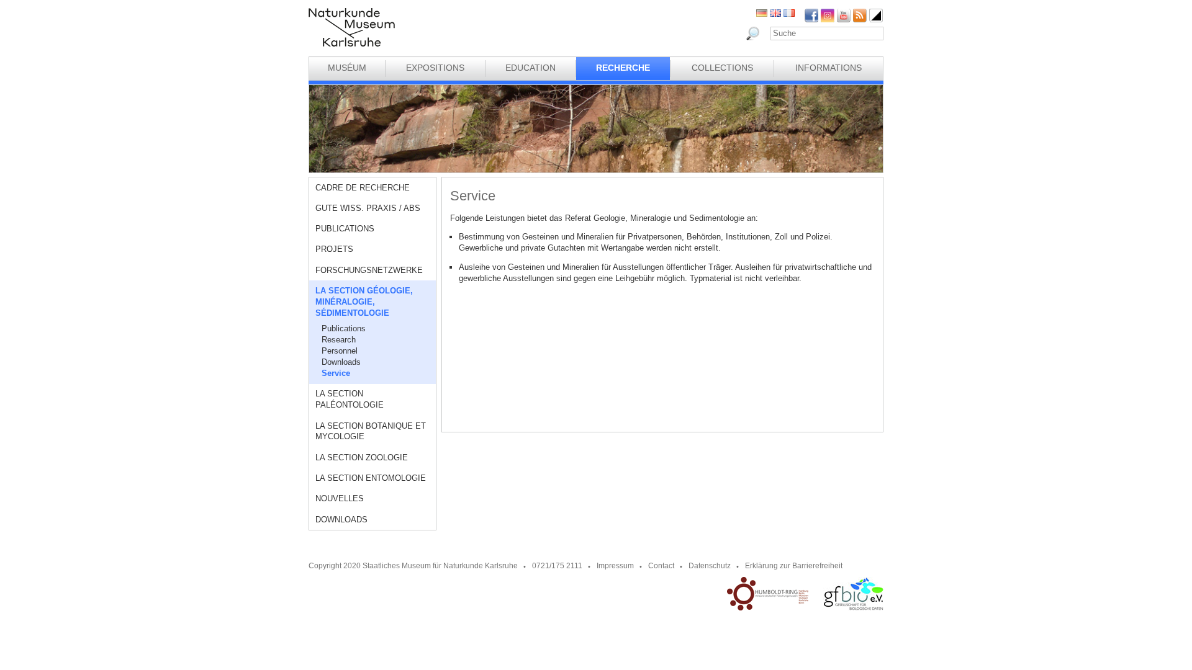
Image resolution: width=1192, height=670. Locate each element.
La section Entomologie (370, 478)
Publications (344, 228)
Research (339, 339)
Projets (334, 249)
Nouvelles (339, 498)
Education (530, 68)
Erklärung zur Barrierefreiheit (793, 566)
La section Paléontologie (349, 399)
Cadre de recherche (362, 187)
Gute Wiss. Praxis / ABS (367, 208)
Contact (661, 566)
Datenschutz (710, 566)
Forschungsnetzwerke (369, 270)
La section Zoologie (361, 457)
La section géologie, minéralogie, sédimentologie (364, 302)
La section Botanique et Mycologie (370, 431)
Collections (722, 68)
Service (336, 373)
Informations (828, 68)
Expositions (435, 68)
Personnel (340, 350)
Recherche (623, 68)
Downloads (341, 362)
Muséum (347, 68)
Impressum (615, 566)
